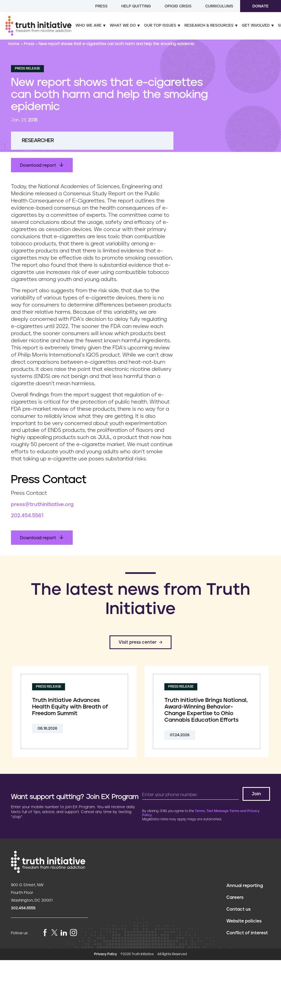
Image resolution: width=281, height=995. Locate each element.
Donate (260, 6)
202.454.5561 (27, 515)
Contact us (238, 909)
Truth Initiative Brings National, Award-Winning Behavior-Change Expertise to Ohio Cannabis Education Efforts (206, 710)
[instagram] (73, 933)
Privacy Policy (105, 954)
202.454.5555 (23, 908)
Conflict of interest (247, 933)
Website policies (244, 921)
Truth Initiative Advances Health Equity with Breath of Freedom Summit (70, 706)
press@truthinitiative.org (42, 504)
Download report (38, 165)
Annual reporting (244, 885)
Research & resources (209, 25)
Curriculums (219, 6)
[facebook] (45, 933)
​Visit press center (137, 642)
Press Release (27, 68)
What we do (123, 25)
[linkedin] (63, 933)
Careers (234, 897)
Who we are (88, 25)
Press (101, 6)
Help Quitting (136, 6)
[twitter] (54, 932)
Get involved (256, 25)
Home (14, 44)
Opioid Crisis (178, 6)
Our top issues (160, 25)
